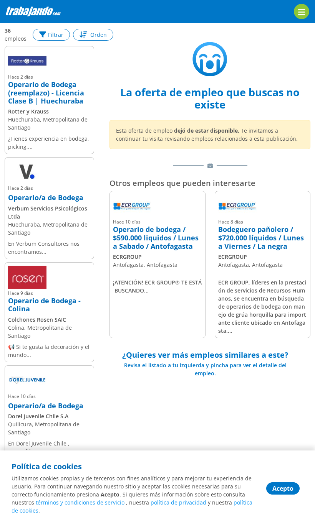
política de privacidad (178, 502)
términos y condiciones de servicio (80, 502)
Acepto (282, 488)
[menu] (301, 11)
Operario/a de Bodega (45, 198)
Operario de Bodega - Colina (44, 305)
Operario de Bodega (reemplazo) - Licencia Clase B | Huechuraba (46, 93)
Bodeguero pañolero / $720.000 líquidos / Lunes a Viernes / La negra (261, 237)
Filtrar (55, 34)
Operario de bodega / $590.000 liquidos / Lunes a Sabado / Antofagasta (156, 237)
